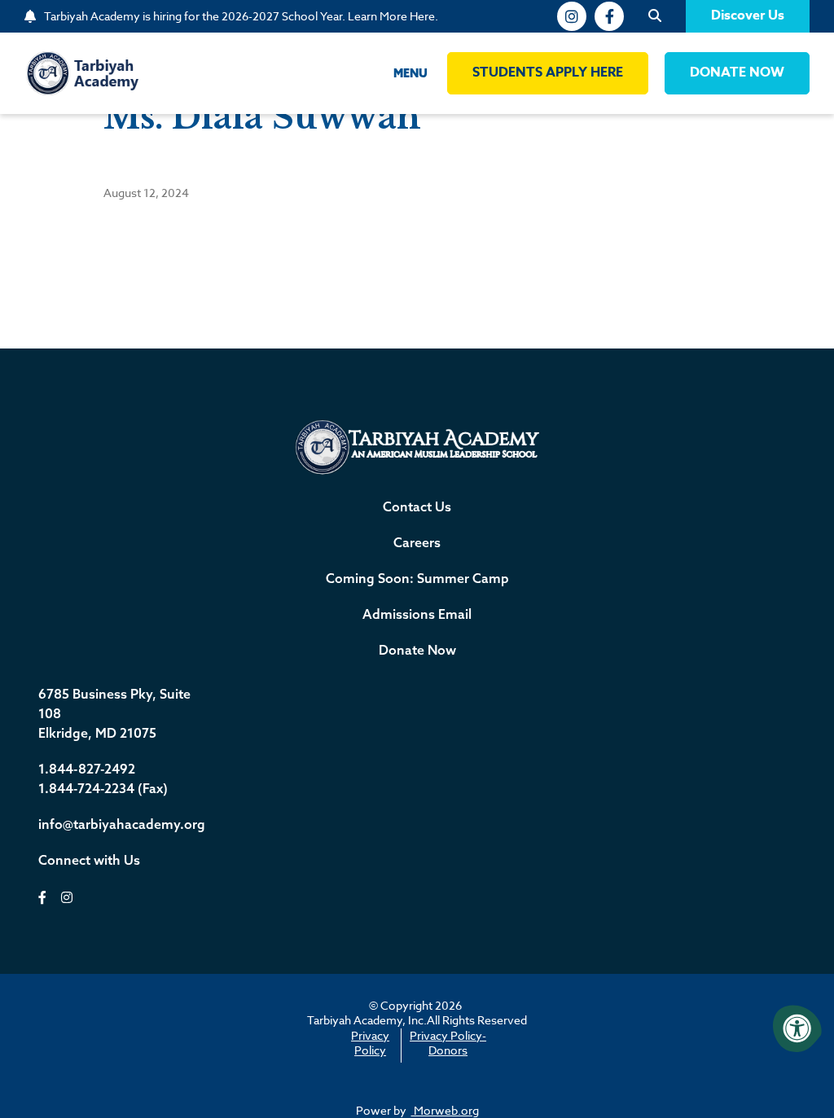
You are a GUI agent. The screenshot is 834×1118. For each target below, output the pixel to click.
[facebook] (609, 16)
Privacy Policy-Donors (448, 1043)
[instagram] (571, 16)
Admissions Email (417, 614)
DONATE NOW (737, 72)
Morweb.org (445, 1110)
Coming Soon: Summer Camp (417, 578)
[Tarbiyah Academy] (81, 72)
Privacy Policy (370, 1043)
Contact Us (417, 506)
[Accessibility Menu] (797, 1028)
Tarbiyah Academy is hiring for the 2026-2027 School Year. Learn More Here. (241, 16)
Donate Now (417, 650)
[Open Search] (654, 16)
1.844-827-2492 (86, 769)
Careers (417, 542)
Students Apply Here (547, 72)
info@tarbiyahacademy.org (121, 824)
